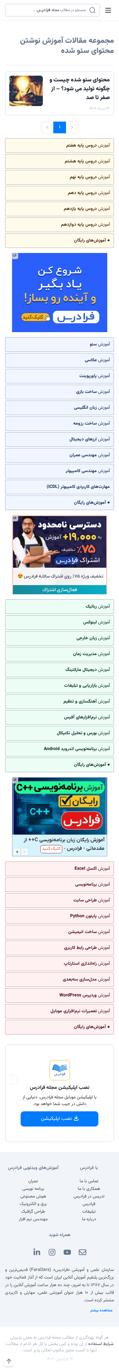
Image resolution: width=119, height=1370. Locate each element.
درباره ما (89, 1219)
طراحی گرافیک (33, 1211)
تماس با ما (89, 1181)
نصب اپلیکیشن (56, 1119)
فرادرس (89, 1204)
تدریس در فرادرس (89, 1196)
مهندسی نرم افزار (33, 1219)
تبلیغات (89, 1211)
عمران (33, 1181)
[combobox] (48, 10)
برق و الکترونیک (33, 1204)
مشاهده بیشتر (101, 1310)
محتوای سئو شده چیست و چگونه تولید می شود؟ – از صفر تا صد (80, 89)
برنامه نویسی (33, 1188)
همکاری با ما (89, 1188)
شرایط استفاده (101, 1344)
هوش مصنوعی (33, 1196)
